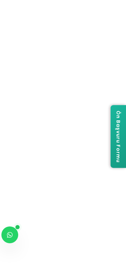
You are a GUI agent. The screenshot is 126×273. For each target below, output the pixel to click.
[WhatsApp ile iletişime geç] (9, 234)
